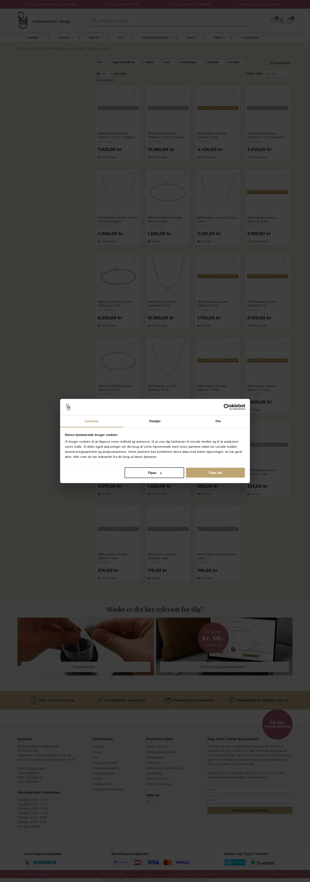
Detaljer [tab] (155, 421)
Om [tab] (218, 421)
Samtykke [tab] (92, 421)
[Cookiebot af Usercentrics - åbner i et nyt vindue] (226, 407)
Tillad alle (215, 473)
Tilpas (152, 473)
